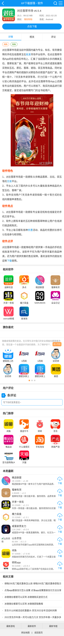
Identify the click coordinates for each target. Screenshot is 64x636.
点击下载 (32, 26)
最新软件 (32, 626)
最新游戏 (10, 626)
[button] (29, 380)
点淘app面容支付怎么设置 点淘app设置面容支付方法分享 (32, 590)
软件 (40, 3)
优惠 (30, 230)
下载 (9, 260)
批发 (28, 54)
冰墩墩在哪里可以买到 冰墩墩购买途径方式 (25, 597)
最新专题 (53, 626)
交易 (9, 181)
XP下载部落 (3, 3)
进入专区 (57, 344)
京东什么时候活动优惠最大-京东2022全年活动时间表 (30, 610)
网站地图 (25, 632)
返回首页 (38, 632)
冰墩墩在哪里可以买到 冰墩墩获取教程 (23, 603)
